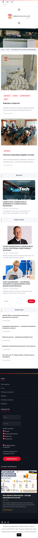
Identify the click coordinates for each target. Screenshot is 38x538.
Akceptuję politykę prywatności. (9, 446)
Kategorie (4, 403)
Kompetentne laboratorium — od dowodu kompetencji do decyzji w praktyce (19, 327)
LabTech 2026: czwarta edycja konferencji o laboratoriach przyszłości (15, 204)
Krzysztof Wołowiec (14, 208)
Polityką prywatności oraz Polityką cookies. (23, 532)
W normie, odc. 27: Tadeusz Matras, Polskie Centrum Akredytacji (18, 356)
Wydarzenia (7, 436)
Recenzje (7, 150)
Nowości (6, 431)
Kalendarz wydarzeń (11, 103)
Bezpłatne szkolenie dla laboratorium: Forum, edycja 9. (19, 346)
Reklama (3, 396)
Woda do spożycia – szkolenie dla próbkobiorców (17, 337)
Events (15, 95)
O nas (2, 388)
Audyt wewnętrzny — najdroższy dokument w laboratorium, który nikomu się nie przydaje (16, 284)
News (6, 99)
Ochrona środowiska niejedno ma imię (18, 155)
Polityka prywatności (7, 392)
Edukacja (7, 95)
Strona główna (5, 384)
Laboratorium (25, 95)
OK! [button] (19, 535)
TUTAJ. (12, 453)
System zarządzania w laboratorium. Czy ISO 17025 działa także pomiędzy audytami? (18, 248)
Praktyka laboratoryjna (11, 434)
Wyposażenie (8, 439)
